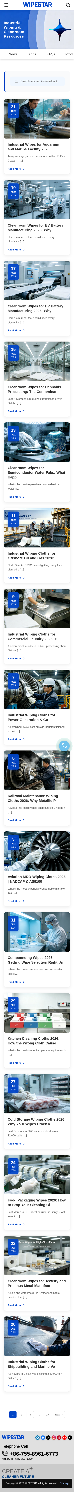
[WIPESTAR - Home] (37, 4)
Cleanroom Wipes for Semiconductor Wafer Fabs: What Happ (36, 472)
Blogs (31, 54)
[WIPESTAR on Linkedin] (37, 1437)
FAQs (51, 54)
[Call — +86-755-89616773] (64, 746)
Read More (14, 168)
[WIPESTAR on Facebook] (43, 1437)
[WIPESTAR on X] (48, 1437)
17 (47, 1414)
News (13, 54)
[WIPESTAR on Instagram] (54, 1437)
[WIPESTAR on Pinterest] (59, 1437)
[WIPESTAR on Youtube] (64, 1437)
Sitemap (64, 1483)
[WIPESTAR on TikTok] (70, 1437)
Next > (59, 1414)
